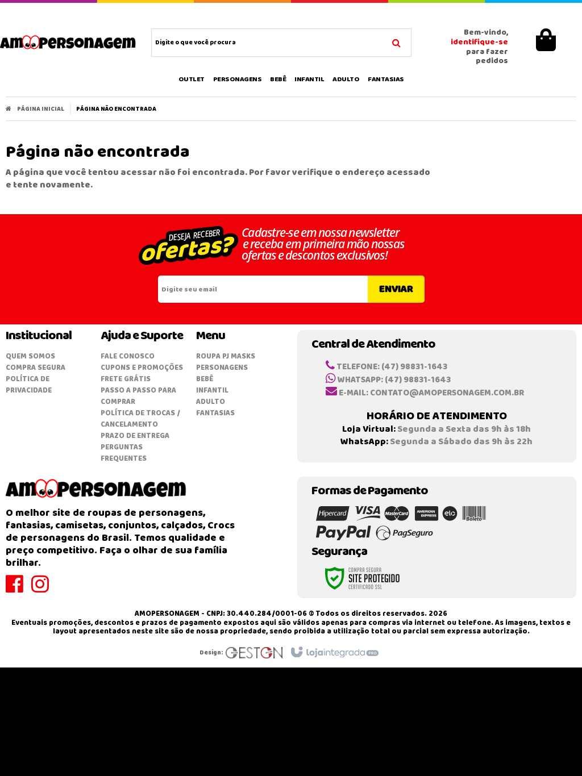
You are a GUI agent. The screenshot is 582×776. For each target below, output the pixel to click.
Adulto (210, 402)
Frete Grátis (126, 379)
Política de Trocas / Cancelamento (140, 419)
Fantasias (215, 413)
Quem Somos (30, 356)
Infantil (212, 391)
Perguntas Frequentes (124, 453)
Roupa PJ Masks (225, 356)
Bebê (204, 379)
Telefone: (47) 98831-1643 (391, 367)
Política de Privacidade (29, 385)
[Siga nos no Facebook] (18, 589)
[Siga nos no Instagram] (44, 589)
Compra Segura (35, 368)
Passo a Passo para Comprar (138, 396)
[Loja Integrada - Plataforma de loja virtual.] (334, 653)
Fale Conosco (128, 356)
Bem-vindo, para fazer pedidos (479, 47)
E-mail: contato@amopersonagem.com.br (430, 393)
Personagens (222, 368)
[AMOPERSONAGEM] (68, 42)
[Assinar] (396, 289)
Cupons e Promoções (142, 368)
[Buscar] (396, 41)
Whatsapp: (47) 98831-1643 (393, 380)
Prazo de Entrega (135, 436)
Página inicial (40, 109)
